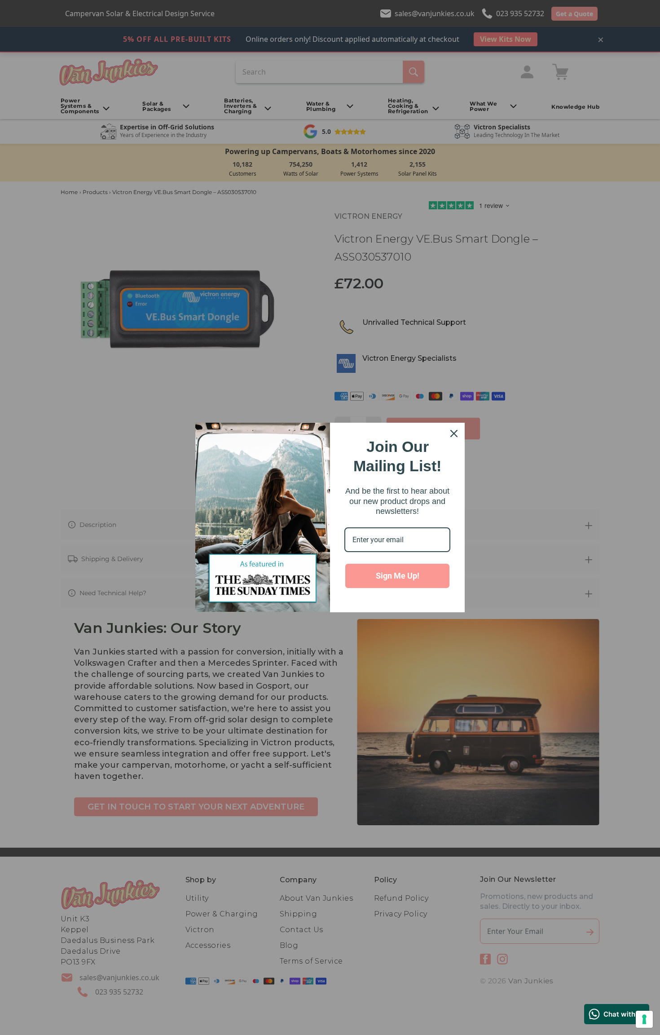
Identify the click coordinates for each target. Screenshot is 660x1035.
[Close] (454, 433)
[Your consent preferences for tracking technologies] (644, 1019)
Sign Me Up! (397, 575)
